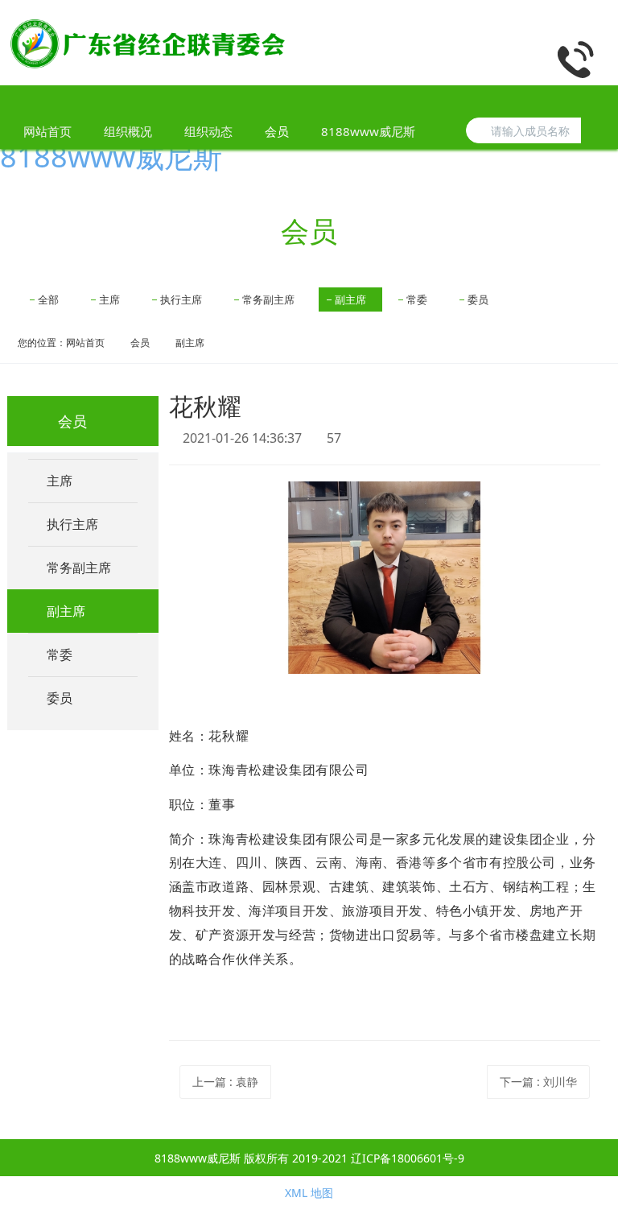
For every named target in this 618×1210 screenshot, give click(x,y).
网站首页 (47, 131)
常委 (416, 299)
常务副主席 (268, 299)
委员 (478, 299)
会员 (140, 342)
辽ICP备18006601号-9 (407, 1158)
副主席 (350, 299)
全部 (48, 299)
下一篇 (538, 1081)
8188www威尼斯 (111, 156)
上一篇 (225, 1081)
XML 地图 (309, 1192)
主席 (109, 299)
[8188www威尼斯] (148, 42)
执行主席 (181, 299)
